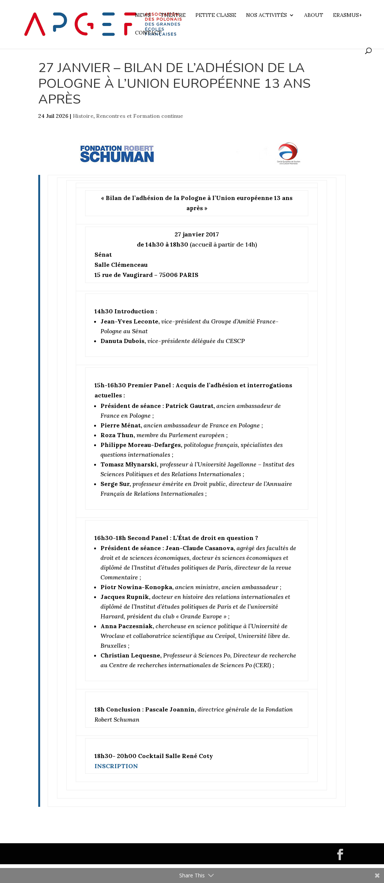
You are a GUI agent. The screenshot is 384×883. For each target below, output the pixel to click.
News (143, 15)
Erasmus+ (347, 15)
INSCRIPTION (116, 766)
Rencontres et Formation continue (139, 116)
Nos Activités (266, 15)
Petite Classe (215, 15)
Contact (148, 33)
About (313, 15)
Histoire (83, 116)
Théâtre (173, 15)
